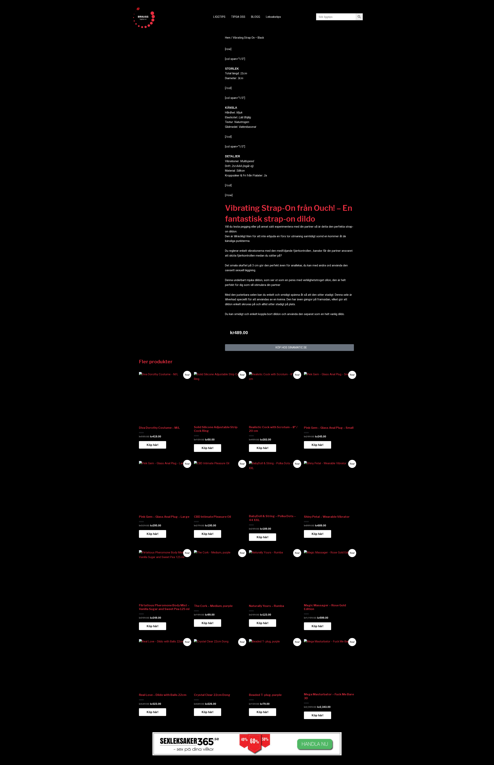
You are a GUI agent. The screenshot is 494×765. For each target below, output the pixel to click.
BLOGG (255, 17)
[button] (289, 347)
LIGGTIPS (219, 17)
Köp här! (152, 444)
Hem (227, 37)
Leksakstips (273, 17)
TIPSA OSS (238, 17)
